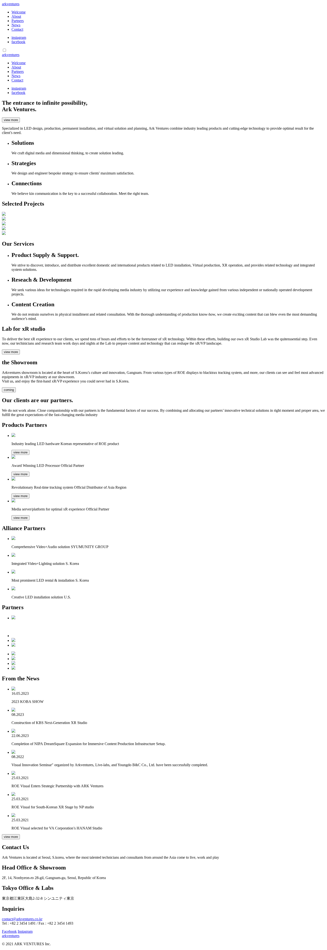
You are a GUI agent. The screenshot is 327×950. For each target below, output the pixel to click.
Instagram (25, 931)
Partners (17, 21)
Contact (17, 29)
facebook (18, 42)
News (15, 25)
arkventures (10, 4)
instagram (18, 37)
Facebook (9, 931)
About (16, 16)
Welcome (18, 12)
